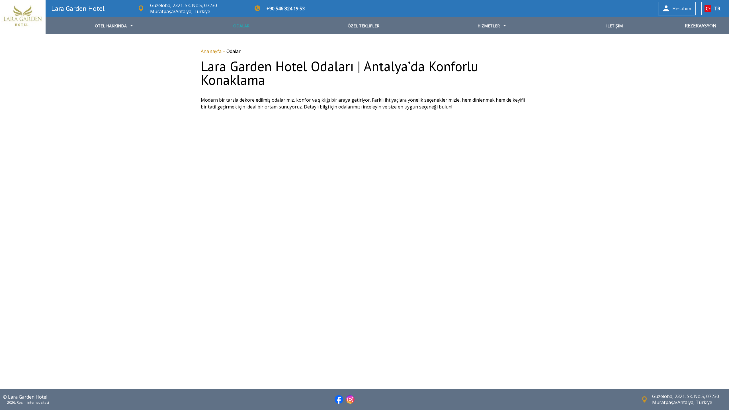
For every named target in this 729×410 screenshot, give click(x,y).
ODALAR (241, 25)
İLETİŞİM (614, 25)
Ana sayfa (212, 51)
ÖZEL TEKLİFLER (363, 25)
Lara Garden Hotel (78, 8)
